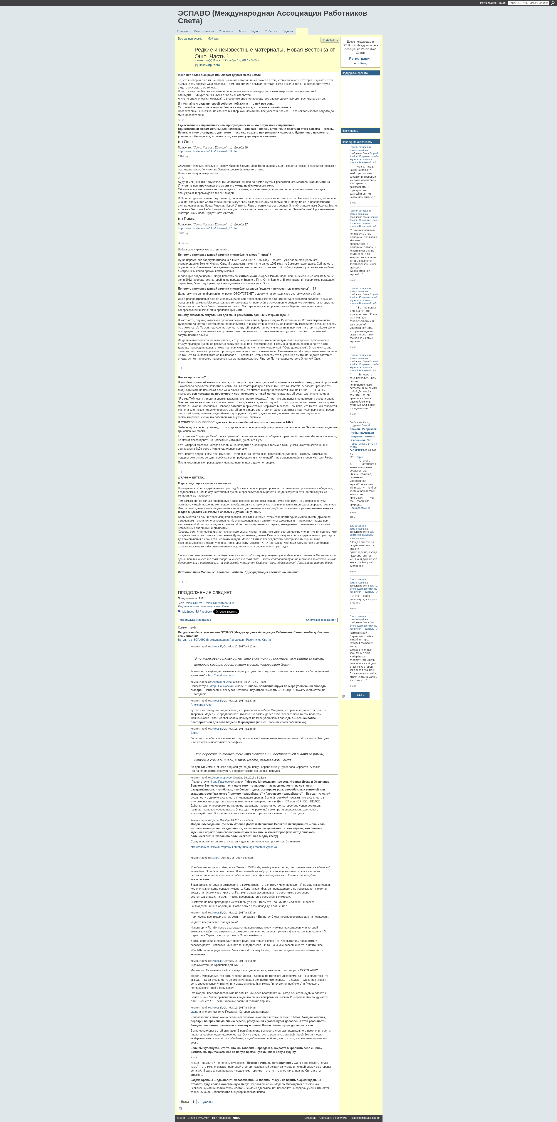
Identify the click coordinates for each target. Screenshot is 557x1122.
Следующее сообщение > (321, 620)
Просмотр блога (209, 65)
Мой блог (214, 38)
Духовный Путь (194, 603)
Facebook (206, 611)
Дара (215, 820)
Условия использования (365, 1117)
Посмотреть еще (360, 508)
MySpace (188, 611)
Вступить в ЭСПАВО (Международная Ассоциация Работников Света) (224, 639)
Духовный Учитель (216, 603)
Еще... (360, 695)
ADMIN (205, 1117)
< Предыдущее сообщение (195, 620)
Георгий (354, 147)
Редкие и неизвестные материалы (199, 606)
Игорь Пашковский (222, 686)
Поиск (553, 3)
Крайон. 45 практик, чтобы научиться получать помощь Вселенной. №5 (364, 159)
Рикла (225, 606)
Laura (215, 857)
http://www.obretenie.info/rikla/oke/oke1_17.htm (208, 228)
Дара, (194, 732)
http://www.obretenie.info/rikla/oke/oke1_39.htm (208, 151)
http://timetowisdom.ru (222, 675)
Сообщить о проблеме (333, 1117)
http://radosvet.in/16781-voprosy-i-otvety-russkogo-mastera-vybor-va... (235, 847)
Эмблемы (310, 1117)
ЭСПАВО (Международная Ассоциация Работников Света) (272, 17)
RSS (180, 1109)
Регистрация (488, 3)
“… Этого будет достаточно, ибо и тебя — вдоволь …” (364, 588)
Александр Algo (222, 682)
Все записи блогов (190, 38)
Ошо (232, 603)
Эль (352, 525)
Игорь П (218, 60)
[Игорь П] (185, 58)
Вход (502, 3)
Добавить (332, 39)
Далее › (208, 1102)
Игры (359, 457)
